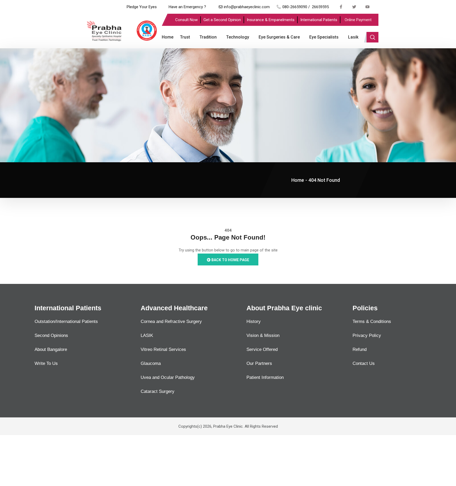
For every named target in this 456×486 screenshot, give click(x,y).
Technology (237, 37)
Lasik (353, 37)
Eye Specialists (324, 37)
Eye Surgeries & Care (279, 37)
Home (167, 37)
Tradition (208, 37)
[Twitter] (354, 7)
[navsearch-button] (372, 37)
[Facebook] (341, 7)
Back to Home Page (230, 260)
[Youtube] (368, 7)
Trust (185, 37)
